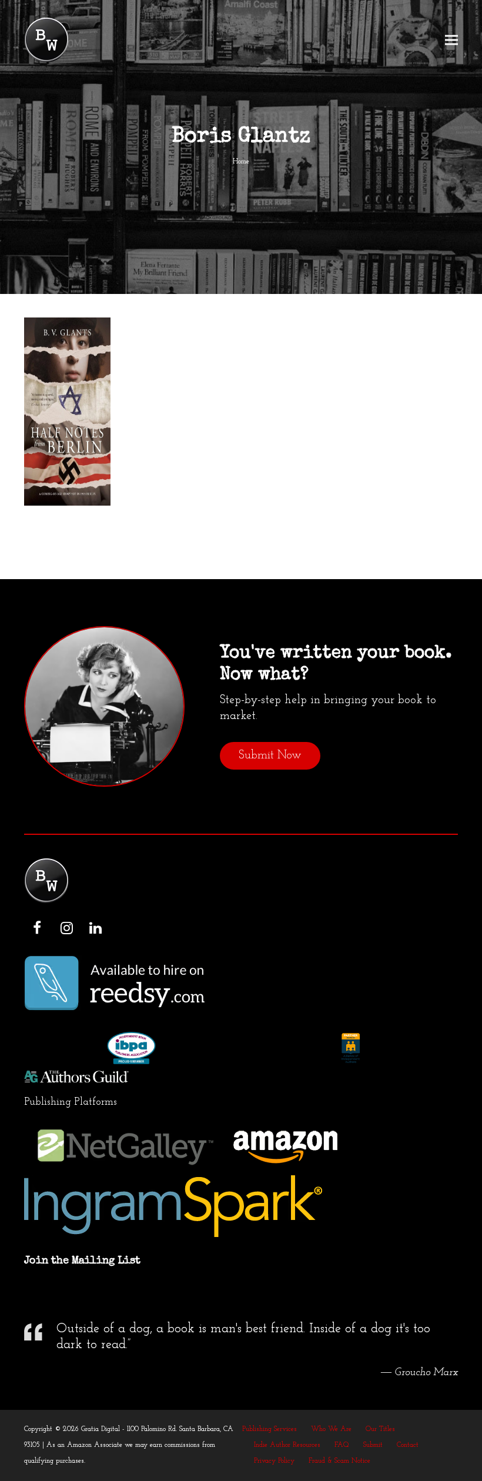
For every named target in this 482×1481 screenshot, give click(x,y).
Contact (408, 1445)
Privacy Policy (274, 1461)
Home (241, 161)
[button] (451, 40)
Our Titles (380, 1429)
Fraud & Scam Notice (339, 1461)
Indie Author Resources (287, 1445)
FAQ (341, 1445)
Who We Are (331, 1429)
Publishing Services (269, 1429)
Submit (373, 1445)
